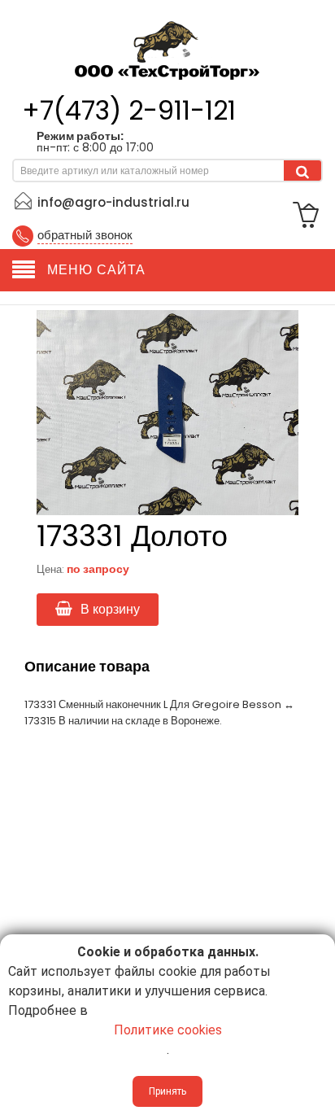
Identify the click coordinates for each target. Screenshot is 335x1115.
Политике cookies (168, 1030)
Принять (167, 1091)
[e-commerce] (167, 47)
